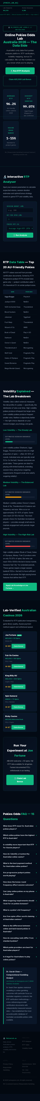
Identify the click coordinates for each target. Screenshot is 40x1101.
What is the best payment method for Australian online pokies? (20, 864)
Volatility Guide (27, 1048)
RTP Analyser (26, 1041)
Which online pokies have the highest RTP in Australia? (20, 836)
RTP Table (25, 1045)
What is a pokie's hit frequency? (20, 910)
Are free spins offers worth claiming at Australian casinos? (20, 917)
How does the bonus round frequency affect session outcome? (20, 883)
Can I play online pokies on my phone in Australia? (20, 892)
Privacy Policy (8, 1064)
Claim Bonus (18, 646)
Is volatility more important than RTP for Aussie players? (20, 846)
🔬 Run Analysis (20, 235)
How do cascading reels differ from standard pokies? (20, 939)
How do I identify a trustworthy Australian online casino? (20, 855)
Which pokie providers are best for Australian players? (20, 948)
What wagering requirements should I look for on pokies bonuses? (20, 902)
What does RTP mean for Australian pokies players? (20, 827)
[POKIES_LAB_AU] (10, 3)
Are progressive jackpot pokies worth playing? (20, 874)
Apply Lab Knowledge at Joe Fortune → (17, 586)
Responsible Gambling (7, 1069)
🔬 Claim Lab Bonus (20, 780)
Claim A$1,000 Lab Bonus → (20, 81)
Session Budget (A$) (15, 206)
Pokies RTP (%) (13, 224)
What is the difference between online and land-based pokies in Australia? (20, 929)
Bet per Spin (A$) (14, 215)
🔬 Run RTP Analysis (20, 71)
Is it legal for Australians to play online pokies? (20, 958)
